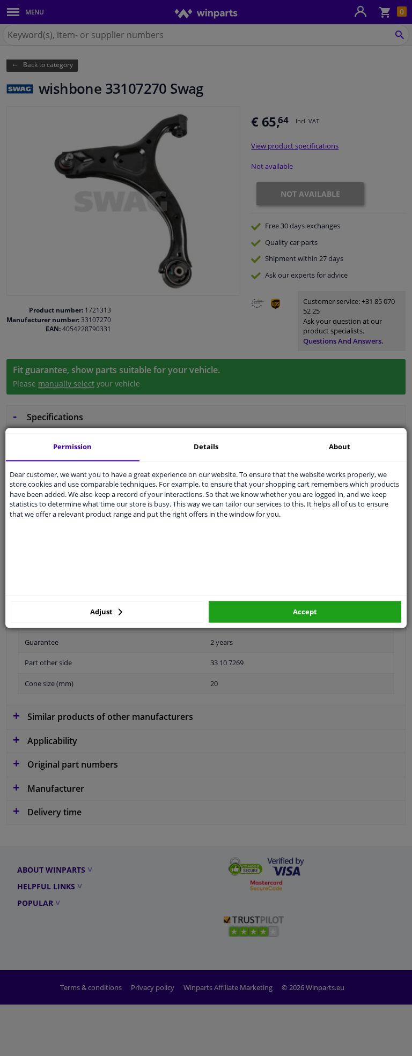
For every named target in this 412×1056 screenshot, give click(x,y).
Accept (305, 611)
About (339, 446)
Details (206, 446)
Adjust (102, 611)
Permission (72, 446)
